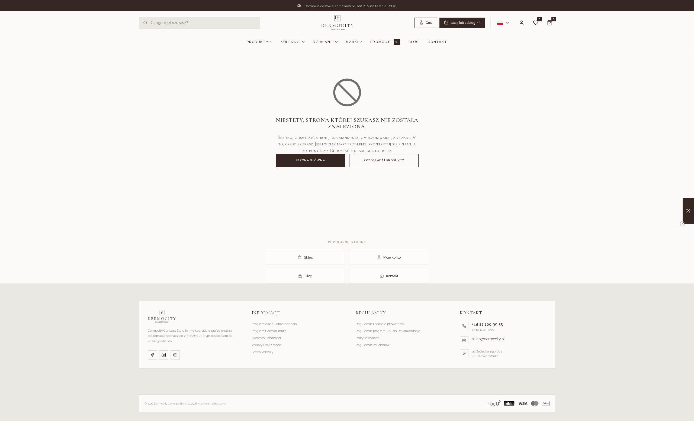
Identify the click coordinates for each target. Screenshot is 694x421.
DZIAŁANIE (323, 42)
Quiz (429, 23)
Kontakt (437, 42)
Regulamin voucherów (373, 345)
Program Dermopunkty (269, 331)
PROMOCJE (381, 42)
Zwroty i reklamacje (267, 345)
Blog (414, 42)
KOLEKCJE (291, 42)
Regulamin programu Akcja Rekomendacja (388, 331)
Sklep (308, 257)
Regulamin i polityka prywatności (380, 324)
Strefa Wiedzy (262, 352)
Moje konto (392, 257)
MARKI (352, 42)
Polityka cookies (367, 338)
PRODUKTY (257, 42)
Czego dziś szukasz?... (171, 23)
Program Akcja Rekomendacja (274, 324)
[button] (688, 211)
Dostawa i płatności (266, 338)
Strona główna (310, 160)
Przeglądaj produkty (384, 160)
